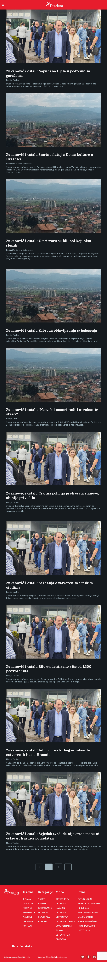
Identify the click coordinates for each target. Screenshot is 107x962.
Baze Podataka (22, 946)
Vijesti (41, 899)
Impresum (28, 921)
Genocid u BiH (85, 917)
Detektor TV (62, 899)
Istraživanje (45, 908)
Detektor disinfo (65, 921)
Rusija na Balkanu (88, 912)
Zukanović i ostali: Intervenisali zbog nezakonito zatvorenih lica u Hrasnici (48, 752)
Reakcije (42, 921)
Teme (82, 892)
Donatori (28, 903)
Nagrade (27, 917)
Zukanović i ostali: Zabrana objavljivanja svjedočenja (51, 330)
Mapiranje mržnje (87, 921)
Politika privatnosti (59, 957)
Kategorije (45, 892)
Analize (42, 903)
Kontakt (27, 926)
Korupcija (83, 908)
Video (60, 892)
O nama (28, 892)
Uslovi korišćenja (44, 957)
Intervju (43, 912)
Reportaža (44, 917)
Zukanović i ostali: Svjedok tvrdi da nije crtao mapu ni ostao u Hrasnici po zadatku (52, 836)
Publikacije (29, 912)
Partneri (27, 908)
